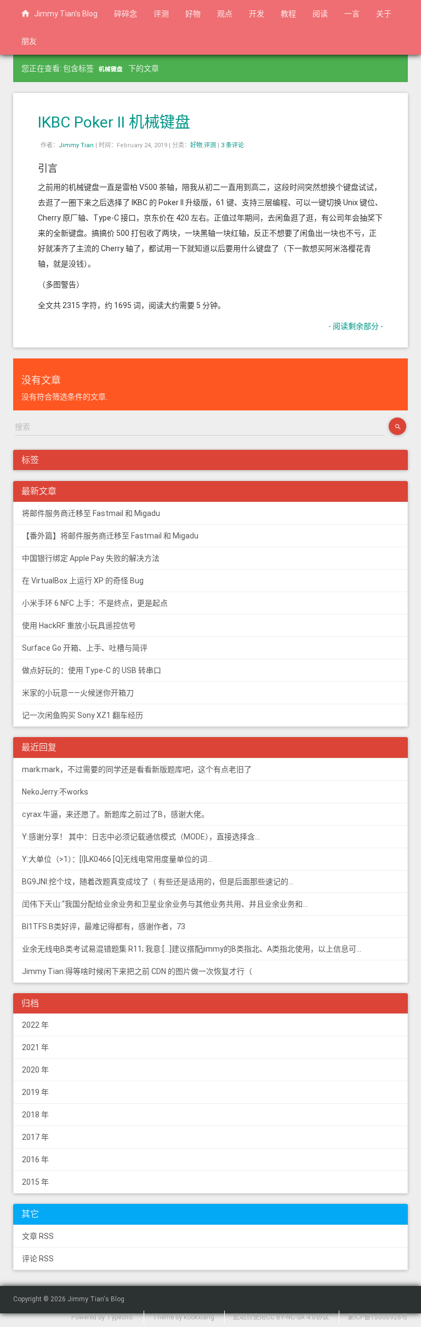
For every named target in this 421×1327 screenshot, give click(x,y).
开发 (256, 13)
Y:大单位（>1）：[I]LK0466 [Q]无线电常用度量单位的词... (117, 859)
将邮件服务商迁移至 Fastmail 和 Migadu (91, 513)
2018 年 (35, 1114)
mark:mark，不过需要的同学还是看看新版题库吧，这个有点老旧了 (137, 769)
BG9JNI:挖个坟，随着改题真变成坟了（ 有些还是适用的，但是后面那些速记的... (157, 881)
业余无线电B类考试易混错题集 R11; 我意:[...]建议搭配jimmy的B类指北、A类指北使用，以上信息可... (191, 948)
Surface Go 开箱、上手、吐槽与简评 (84, 648)
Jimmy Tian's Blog (63, 13)
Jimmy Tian (76, 145)
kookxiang (199, 1317)
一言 (352, 13)
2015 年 (35, 1182)
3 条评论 (232, 145)
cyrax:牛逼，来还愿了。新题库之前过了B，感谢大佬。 (115, 814)
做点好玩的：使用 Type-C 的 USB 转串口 (91, 670)
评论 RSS (38, 1258)
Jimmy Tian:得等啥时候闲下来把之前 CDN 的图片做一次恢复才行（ (137, 971)
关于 (383, 13)
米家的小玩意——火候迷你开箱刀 (78, 692)
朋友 (29, 41)
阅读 (320, 13)
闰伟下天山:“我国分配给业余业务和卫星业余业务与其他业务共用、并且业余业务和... (165, 904)
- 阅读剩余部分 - (355, 326)
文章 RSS (38, 1236)
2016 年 (35, 1159)
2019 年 (35, 1092)
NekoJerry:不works (55, 791)
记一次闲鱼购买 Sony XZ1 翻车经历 (82, 715)
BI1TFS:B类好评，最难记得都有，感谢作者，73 (103, 926)
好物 (193, 13)
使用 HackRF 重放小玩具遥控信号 (79, 625)
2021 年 (35, 1047)
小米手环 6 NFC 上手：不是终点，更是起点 (95, 603)
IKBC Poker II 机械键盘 (114, 122)
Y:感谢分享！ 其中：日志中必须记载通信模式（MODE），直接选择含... (141, 836)
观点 (224, 13)
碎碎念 (125, 13)
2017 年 (35, 1137)
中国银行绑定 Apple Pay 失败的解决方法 (91, 558)
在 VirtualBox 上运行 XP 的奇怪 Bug (83, 580)
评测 (161, 13)
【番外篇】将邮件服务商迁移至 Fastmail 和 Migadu (110, 535)
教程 (288, 13)
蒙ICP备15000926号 (378, 1317)
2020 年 (35, 1069)
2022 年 (35, 1025)
